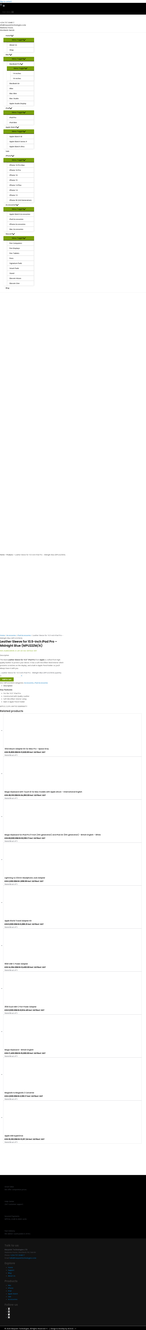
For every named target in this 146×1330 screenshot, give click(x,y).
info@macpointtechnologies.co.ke (13, 25)
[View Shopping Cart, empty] (2, 8)
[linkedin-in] (9, 1317)
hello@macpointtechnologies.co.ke (22, 1258)
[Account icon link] (1, 4)
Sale (9, 1296)
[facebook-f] (9, 1309)
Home (2, 635)
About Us (11, 1276)
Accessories (11, 635)
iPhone (10, 1288)
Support (11, 1270)
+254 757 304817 (7, 22)
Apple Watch (13, 1294)
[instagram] (9, 1311)
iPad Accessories (24, 635)
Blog (10, 1273)
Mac (9, 1285)
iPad (9, 1291)
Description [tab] (7, 685)
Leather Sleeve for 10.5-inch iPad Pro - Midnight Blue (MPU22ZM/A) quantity (31, 672)
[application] (12, 35)
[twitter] (9, 1314)
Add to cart (6, 679)
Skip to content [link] (6, 1)
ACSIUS (70, 1328)
